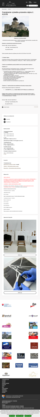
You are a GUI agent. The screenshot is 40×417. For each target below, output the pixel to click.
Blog (3, 387)
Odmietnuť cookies (19, 415)
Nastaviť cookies (28, 415)
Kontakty (3, 392)
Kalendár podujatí (5, 383)
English (35, 2)
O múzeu (4, 380)
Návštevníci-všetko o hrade (9, 164)
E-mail (5, 153)
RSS (26, 2)
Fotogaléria (4, 389)
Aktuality (3, 381)
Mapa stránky (30, 2)
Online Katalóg (5, 388)
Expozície (4, 384)
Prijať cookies (12, 415)
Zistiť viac (20, 255)
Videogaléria (4, 390)
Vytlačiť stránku (6, 107)
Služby (3, 385)
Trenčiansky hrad (5, 379)
